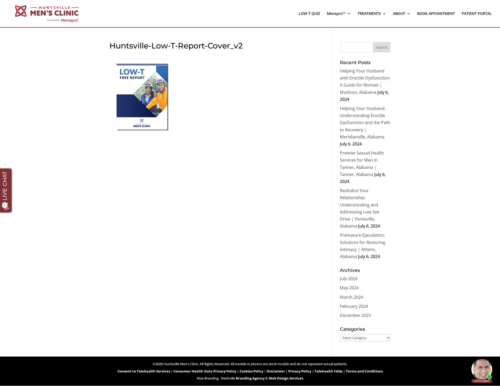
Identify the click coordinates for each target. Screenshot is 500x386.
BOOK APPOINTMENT (436, 14)
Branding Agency (250, 378)
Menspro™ (336, 14)
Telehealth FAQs (328, 371)
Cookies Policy (251, 371)
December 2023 (355, 315)
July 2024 (348, 278)
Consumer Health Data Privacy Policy (204, 371)
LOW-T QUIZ (309, 14)
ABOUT (399, 14)
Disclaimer (276, 371)
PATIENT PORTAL (477, 14)
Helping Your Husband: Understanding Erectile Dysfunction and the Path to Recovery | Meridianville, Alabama (365, 123)
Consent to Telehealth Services (143, 371)
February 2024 (354, 306)
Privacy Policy (299, 371)
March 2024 (351, 297)
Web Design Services (286, 378)
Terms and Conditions (364, 371)
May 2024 (349, 288)
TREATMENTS (369, 14)
